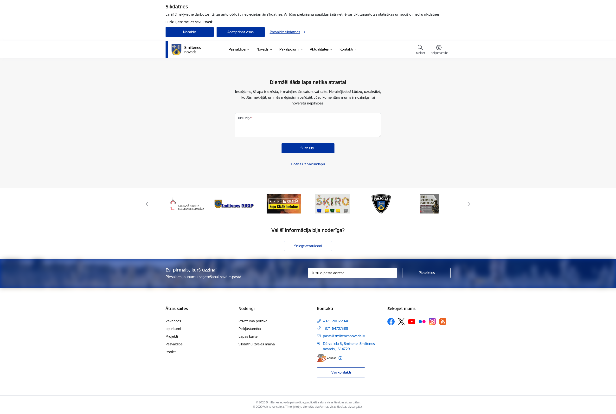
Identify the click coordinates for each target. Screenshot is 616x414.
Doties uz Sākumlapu (308, 164)
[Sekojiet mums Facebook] (391, 321)
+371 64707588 (335, 328)
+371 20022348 (336, 321)
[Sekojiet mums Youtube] (411, 321)
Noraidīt (189, 32)
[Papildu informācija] (340, 358)
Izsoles (171, 351)
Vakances (173, 321)
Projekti (172, 336)
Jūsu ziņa (244, 118)
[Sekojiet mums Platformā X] (401, 321)
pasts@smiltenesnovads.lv (344, 336)
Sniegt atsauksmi (308, 246)
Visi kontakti (341, 372)
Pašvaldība (174, 344)
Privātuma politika (252, 321)
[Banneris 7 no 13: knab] (284, 203)
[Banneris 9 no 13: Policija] (381, 203)
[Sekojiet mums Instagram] (432, 321)
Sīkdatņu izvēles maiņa (256, 344)
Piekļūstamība (249, 328)
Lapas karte (247, 336)
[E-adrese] (326, 358)
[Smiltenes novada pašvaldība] (186, 49)
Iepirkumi (173, 328)
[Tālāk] (469, 204)
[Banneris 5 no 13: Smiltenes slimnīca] (186, 203)
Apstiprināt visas (240, 32)
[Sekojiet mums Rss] (442, 321)
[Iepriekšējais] (147, 204)
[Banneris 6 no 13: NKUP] (235, 203)
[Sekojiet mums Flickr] (422, 321)
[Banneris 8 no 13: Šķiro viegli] (332, 203)
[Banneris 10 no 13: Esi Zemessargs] (429, 203)
